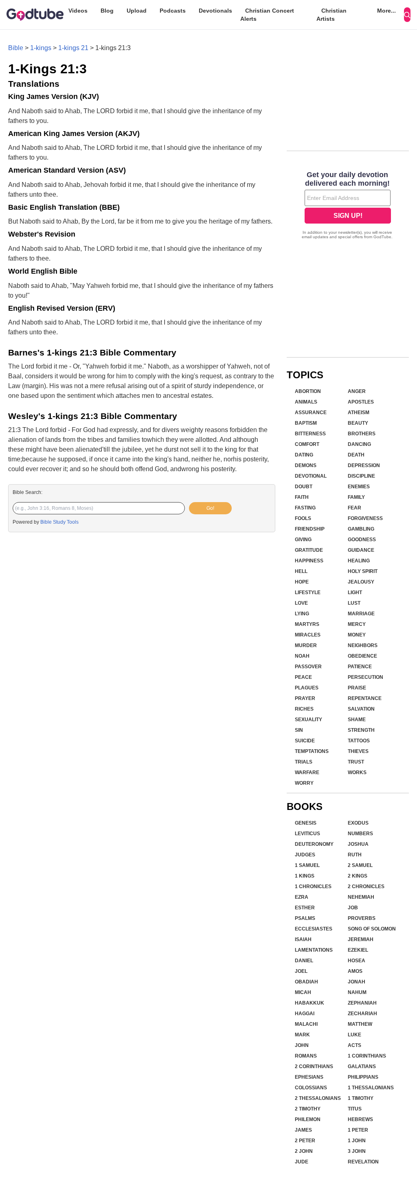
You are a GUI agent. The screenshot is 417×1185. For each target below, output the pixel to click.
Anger (357, 391)
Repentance (365, 698)
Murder (306, 645)
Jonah (356, 982)
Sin (299, 730)
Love (301, 603)
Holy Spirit (362, 571)
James (303, 1130)
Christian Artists (331, 14)
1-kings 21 (73, 47)
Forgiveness (365, 518)
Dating (304, 455)
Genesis (305, 823)
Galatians (362, 1066)
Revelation (363, 1162)
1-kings (40, 47)
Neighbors (362, 645)
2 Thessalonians (318, 1098)
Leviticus (307, 833)
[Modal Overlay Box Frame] (348, 206)
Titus (355, 1109)
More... (386, 10)
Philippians (363, 1077)
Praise (357, 688)
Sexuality (308, 719)
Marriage (361, 614)
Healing (359, 561)
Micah (303, 992)
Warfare (307, 772)
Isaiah (303, 939)
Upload (137, 10)
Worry (304, 783)
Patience (360, 666)
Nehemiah (361, 897)
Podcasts (173, 10)
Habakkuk (309, 1003)
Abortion (308, 391)
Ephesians (309, 1077)
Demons (305, 465)
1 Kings (304, 876)
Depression (364, 465)
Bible (15, 47)
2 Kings (357, 876)
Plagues (306, 688)
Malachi (306, 1024)
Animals (306, 402)
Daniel (304, 960)
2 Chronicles (366, 886)
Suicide (305, 741)
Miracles (307, 635)
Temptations (312, 751)
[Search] (407, 14)
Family (356, 497)
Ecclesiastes (313, 929)
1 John (357, 1140)
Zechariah (362, 1013)
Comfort (307, 444)
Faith (302, 497)
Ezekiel (358, 950)
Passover (308, 666)
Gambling (361, 529)
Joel (301, 971)
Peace (303, 677)
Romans (306, 1056)
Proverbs (361, 918)
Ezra (301, 897)
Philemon (307, 1119)
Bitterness (310, 434)
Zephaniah (362, 1003)
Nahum (357, 992)
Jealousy (361, 582)
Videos (78, 10)
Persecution (365, 677)
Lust (354, 603)
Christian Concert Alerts (267, 14)
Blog (107, 10)
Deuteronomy (314, 844)
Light (355, 592)
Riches (304, 709)
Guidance (361, 550)
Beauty (358, 423)
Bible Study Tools (59, 522)
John (302, 1045)
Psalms (305, 918)
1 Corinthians (367, 1056)
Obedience (362, 656)
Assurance (311, 412)
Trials (303, 762)
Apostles (361, 402)
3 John (357, 1151)
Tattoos (359, 741)
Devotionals (215, 10)
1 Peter (358, 1130)
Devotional (311, 476)
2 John (304, 1151)
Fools (303, 518)
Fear (354, 508)
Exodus (358, 823)
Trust (356, 762)
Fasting (305, 508)
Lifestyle (307, 592)
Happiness (309, 561)
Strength (361, 730)
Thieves (358, 751)
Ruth (355, 855)
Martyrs (307, 624)
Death (356, 455)
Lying (302, 614)
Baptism (306, 423)
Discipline (361, 476)
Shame (357, 719)
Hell (301, 571)
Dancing (359, 444)
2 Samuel (360, 865)
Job (353, 908)
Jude (301, 1162)
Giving (303, 539)
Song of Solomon (372, 929)
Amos (355, 971)
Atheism (358, 412)
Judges (305, 855)
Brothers (361, 434)
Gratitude (309, 550)
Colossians (311, 1088)
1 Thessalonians (371, 1088)
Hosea (356, 960)
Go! (210, 508)
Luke (354, 1035)
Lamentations (314, 950)
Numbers (360, 833)
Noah (302, 656)
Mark (302, 1035)
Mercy (357, 624)
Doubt (303, 486)
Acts (354, 1045)
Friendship (310, 529)
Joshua (358, 844)
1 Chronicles (313, 886)
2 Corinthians (314, 1066)
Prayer (305, 698)
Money (357, 635)
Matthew (360, 1024)
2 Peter (305, 1140)
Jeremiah (360, 939)
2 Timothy (307, 1109)
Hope (302, 582)
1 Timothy (360, 1098)
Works (357, 772)
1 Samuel (307, 865)
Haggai (304, 1013)
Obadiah (306, 982)
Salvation (361, 709)
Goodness (362, 539)
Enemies (359, 486)
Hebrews (360, 1119)
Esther (305, 908)
